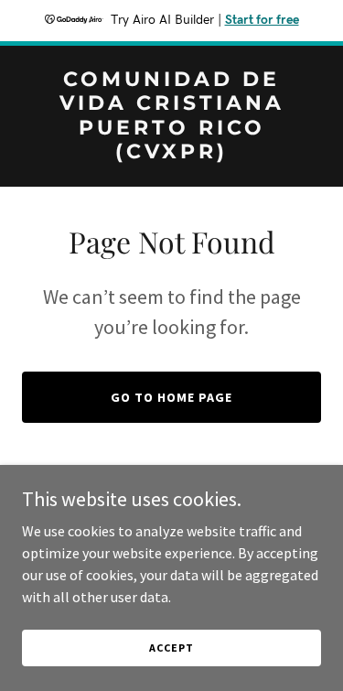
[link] (171, 153)
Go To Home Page (171, 397)
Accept (171, 647)
